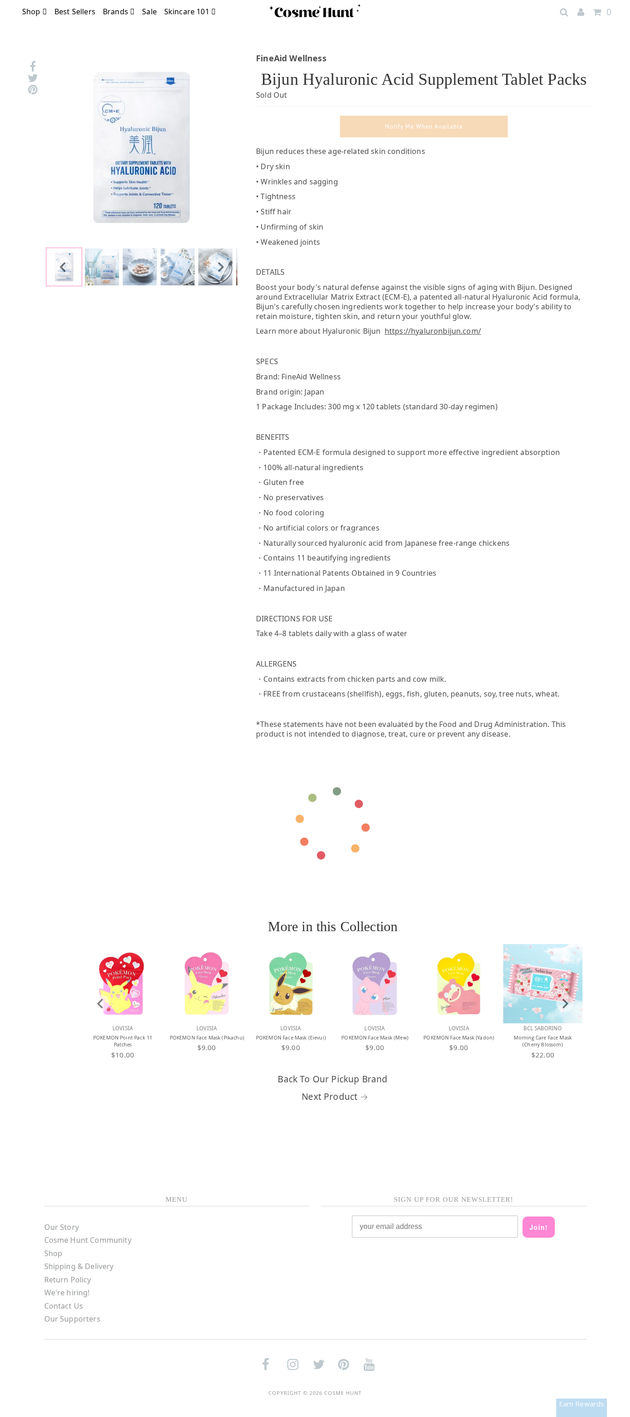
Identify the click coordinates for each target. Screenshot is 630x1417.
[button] (101, 267)
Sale (149, 11)
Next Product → (335, 1097)
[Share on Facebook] (33, 66)
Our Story (61, 1227)
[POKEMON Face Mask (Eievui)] (290, 983)
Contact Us (63, 1306)
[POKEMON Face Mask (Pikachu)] (206, 983)
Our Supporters (72, 1319)
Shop (32, 11)
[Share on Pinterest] (33, 89)
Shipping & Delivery (79, 1266)
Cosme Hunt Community (87, 1240)
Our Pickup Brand (350, 1079)
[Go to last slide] (63, 267)
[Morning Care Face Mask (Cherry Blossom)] (542, 983)
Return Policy (67, 1280)
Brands (116, 11)
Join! (538, 1227)
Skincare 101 (187, 11)
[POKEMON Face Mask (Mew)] (375, 983)
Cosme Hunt (343, 1392)
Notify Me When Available (424, 126)
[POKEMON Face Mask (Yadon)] (459, 983)
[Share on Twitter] (33, 78)
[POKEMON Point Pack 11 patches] (122, 983)
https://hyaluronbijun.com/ (433, 331)
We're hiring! (67, 1292)
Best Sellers (74, 11)
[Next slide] (220, 267)
